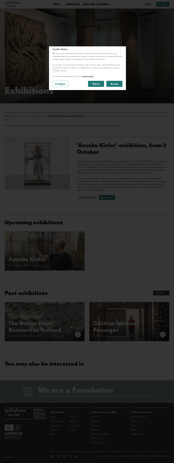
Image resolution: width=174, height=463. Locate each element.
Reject (96, 83)
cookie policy (88, 76)
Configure (60, 83)
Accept (114, 83)
